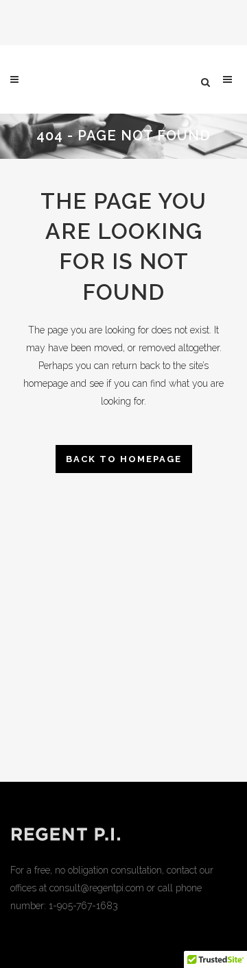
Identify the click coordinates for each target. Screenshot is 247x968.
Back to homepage (124, 459)
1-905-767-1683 (83, 905)
